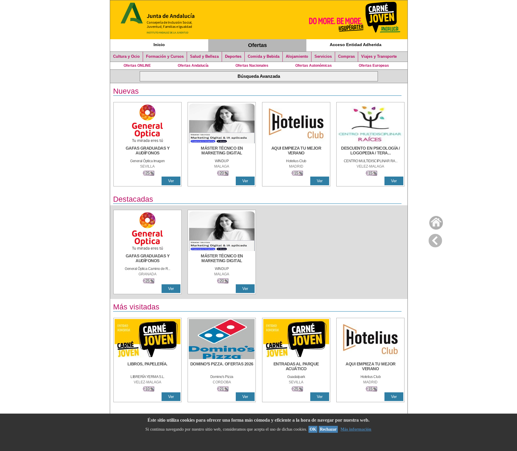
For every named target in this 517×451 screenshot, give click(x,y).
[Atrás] (435, 239)
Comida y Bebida (263, 56)
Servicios (323, 56)
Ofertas (257, 45)
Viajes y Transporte (379, 56)
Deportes (233, 56)
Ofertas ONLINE (137, 65)
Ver (171, 181)
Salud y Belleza (204, 56)
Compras (346, 56)
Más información (355, 429)
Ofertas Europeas (374, 65)
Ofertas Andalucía (193, 65)
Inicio (159, 44)
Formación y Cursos (165, 56)
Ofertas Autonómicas (313, 65)
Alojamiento (297, 56)
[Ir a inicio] (432, 221)
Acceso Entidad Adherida (355, 44)
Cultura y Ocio (126, 56)
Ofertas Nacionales (251, 65)
